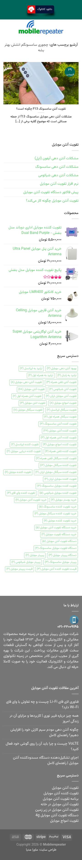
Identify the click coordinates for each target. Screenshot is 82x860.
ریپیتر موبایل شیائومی (26, 562)
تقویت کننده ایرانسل (25, 444)
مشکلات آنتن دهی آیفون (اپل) (57, 158)
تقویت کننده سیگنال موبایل (58, 465)
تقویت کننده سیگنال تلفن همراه (56, 458)
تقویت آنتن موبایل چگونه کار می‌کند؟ (52, 201)
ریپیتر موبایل (35, 555)
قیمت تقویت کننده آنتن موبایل (57, 569)
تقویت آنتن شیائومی (63, 389)
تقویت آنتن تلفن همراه (61, 382)
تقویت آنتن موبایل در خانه (60, 804)
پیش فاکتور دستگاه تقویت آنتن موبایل (51, 192)
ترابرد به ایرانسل (31, 368)
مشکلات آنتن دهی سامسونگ (57, 167)
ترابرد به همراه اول (40, 375)
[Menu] (76, 27)
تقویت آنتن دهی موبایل (26, 382)
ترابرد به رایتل (67, 375)
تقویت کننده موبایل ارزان (60, 479)
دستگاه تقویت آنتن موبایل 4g (57, 815)
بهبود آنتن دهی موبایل (62, 368)
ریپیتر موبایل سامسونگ (61, 562)
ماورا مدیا (32, 849)
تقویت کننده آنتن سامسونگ (58, 424)
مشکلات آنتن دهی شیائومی (58, 175)
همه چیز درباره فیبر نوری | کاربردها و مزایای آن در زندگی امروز (44, 718)
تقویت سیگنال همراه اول (60, 417)
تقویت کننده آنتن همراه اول (59, 437)
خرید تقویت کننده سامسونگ (58, 507)
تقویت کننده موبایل (18, 472)
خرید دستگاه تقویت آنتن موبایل (56, 527)
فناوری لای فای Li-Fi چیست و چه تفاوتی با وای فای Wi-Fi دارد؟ (42, 704)
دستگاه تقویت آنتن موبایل (59, 541)
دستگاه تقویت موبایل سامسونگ (56, 548)
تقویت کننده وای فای (21, 493)
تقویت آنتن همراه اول (27, 396)
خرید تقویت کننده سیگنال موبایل (55, 513)
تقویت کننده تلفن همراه (61, 451)
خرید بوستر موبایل (64, 500)
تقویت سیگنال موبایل (27, 410)
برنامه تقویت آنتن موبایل (61, 799)
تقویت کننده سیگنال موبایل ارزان (56, 472)
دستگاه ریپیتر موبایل (63, 555)
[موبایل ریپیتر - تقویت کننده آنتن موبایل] (41, 27)
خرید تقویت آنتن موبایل (31, 500)
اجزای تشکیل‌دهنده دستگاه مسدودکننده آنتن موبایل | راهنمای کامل (46, 760)
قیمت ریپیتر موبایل (19, 569)
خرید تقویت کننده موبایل (60, 520)
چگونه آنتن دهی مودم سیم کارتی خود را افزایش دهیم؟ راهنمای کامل (44, 732)
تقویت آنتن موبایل (31, 389)
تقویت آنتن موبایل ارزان (61, 396)
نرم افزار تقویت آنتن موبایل (59, 184)
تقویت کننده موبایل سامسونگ (57, 486)
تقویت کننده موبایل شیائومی (58, 493)
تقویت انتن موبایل (32, 403)
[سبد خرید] (6, 27)
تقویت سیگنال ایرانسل (62, 410)
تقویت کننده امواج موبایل (60, 444)
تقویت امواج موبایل (63, 403)
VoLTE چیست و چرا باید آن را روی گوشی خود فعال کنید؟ (42, 746)
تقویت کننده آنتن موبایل (60, 431)
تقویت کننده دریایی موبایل (24, 451)
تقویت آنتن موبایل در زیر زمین (57, 810)
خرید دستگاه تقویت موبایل (59, 534)
